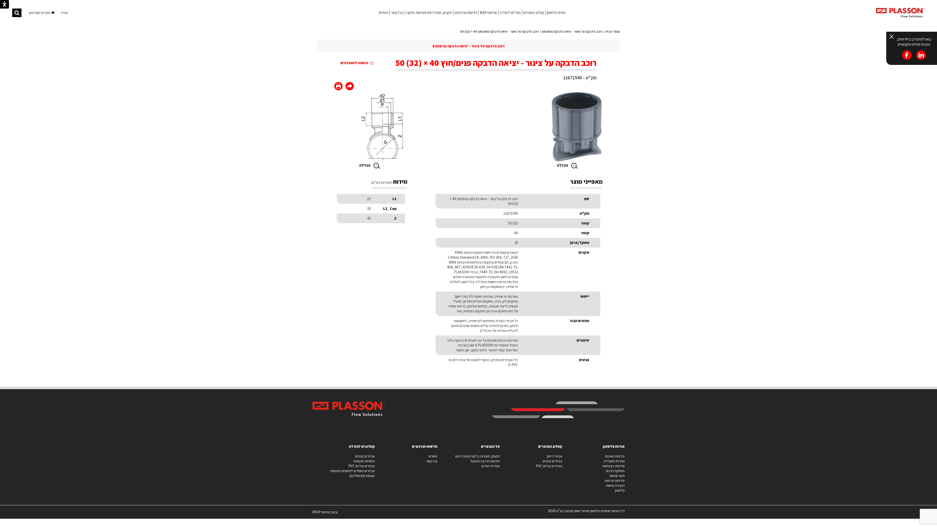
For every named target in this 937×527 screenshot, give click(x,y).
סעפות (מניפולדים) (362, 475)
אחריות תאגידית (614, 461)
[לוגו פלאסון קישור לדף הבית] (900, 12)
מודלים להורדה (510, 12)
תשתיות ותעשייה (364, 461)
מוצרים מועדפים (40, 12)
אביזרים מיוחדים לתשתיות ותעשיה (352, 470)
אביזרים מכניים (552, 461)
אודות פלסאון (556, 12)
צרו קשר (397, 12)
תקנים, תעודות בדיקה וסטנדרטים (477, 456)
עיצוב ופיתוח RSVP (325, 514)
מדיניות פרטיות (615, 480)
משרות (383, 12)
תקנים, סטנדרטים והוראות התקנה (428, 12)
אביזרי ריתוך (554, 456)
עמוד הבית (612, 31)
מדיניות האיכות (615, 456)
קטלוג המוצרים (533, 12)
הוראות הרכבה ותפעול (485, 461)
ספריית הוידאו (490, 466)
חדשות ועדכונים (466, 12)
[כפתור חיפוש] (16, 13)
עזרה (64, 12)
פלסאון (620, 490)
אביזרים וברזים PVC (549, 466)
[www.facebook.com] (350, 86)
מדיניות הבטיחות (613, 466)
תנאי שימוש (617, 475)
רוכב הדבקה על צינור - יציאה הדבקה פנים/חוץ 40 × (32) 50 (499, 31)
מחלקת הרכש (615, 470)
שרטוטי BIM (488, 12)
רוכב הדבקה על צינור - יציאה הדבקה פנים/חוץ (572, 31)
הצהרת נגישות (615, 485)
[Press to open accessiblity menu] (4, 5)
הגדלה (563, 165)
